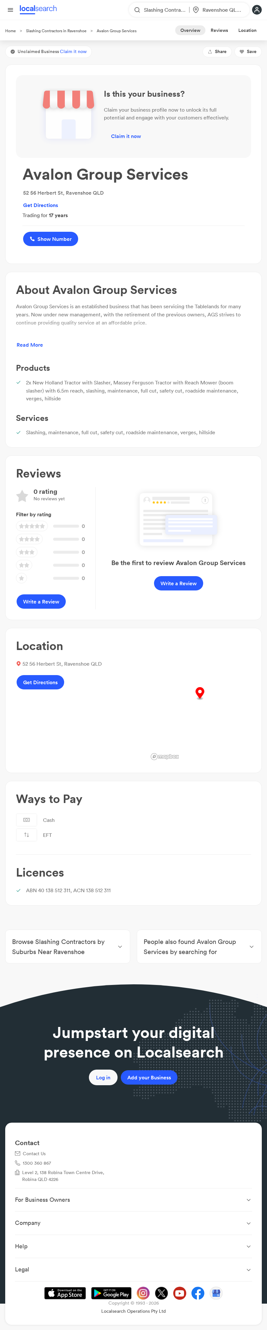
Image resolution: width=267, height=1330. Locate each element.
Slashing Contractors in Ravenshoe (56, 30)
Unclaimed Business (52, 51)
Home (10, 30)
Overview (190, 30)
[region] (199, 700)
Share (221, 51)
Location (247, 30)
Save (252, 51)
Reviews (219, 30)
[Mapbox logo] (164, 756)
